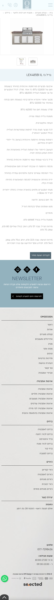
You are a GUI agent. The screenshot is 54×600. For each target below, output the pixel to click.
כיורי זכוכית (47, 484)
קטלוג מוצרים (46, 334)
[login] (16, 8)
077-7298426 (45, 549)
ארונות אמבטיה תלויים (42, 393)
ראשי (50, 324)
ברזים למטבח (46, 453)
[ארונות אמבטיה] (27, 5)
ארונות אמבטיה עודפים (42, 403)
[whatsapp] (4, 578)
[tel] (10, 5)
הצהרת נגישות (46, 363)
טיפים (50, 353)
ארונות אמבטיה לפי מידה (41, 408)
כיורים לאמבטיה (45, 474)
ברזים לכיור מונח (45, 443)
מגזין (50, 343)
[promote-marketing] (33, 582)
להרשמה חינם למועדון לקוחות (29, 296)
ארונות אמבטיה (45, 389)
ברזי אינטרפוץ (46, 439)
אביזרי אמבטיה (45, 372)
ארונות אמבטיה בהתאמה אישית (37, 413)
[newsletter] (36, 269)
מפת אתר (48, 348)
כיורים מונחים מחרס (43, 489)
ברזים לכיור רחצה (44, 434)
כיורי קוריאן (47, 469)
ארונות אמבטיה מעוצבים (41, 398)
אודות (50, 329)
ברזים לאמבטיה (45, 429)
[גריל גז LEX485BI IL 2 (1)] (27, 36)
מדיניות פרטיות (45, 358)
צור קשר (48, 368)
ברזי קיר (49, 448)
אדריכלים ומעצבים (44, 339)
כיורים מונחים (46, 479)
